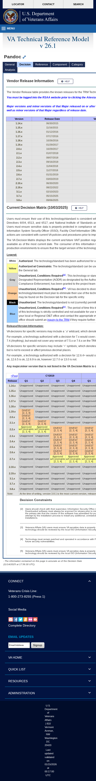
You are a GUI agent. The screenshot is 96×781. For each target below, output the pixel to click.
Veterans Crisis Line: (22, 591)
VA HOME (15, 657)
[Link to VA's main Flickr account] (30, 619)
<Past (14, 375)
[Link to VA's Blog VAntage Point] (25, 619)
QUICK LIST (17, 669)
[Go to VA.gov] (30, 16)
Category (77, 64)
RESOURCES (18, 681)
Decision (25, 64)
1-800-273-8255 (19, 596)
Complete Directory (21, 625)
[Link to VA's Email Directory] (10, 619)
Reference (41, 64)
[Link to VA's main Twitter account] (20, 619)
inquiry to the (58, 319)
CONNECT (16, 581)
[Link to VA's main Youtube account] (35, 619)
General (10, 64)
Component (60, 64)
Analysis (10, 69)
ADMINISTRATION (21, 693)
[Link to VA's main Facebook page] (15, 619)
